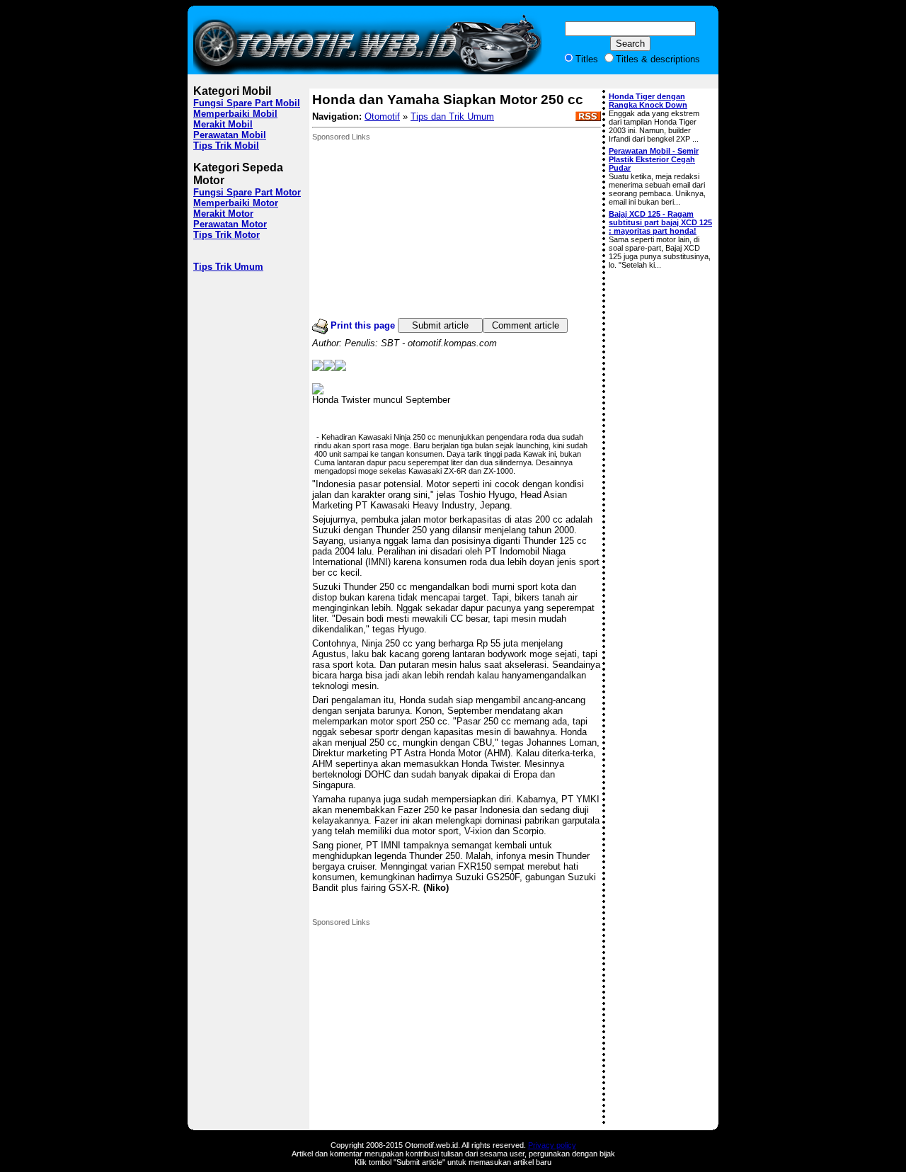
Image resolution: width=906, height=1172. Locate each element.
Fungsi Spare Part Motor (247, 192)
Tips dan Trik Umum (452, 116)
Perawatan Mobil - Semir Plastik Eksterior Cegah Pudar (654, 159)
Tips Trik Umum (228, 266)
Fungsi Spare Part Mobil (246, 103)
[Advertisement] (418, 229)
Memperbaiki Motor (235, 203)
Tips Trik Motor (226, 234)
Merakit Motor (223, 213)
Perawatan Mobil (229, 135)
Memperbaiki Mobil (235, 113)
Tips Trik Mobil (226, 145)
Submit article (440, 325)
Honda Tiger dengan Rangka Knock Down (648, 100)
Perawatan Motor (230, 224)
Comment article (525, 325)
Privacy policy (552, 1145)
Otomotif (382, 116)
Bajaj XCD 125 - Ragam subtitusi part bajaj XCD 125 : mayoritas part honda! (660, 222)
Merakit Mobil (223, 124)
